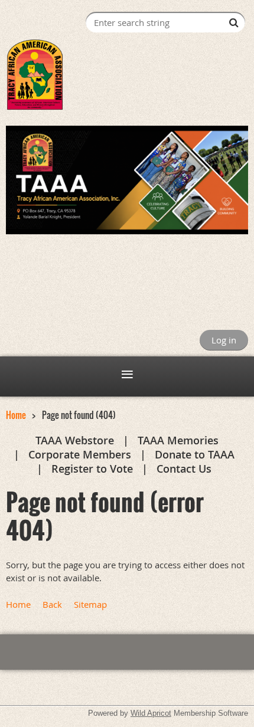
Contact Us (184, 468)
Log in (223, 340)
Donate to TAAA (195, 454)
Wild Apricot (151, 713)
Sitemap (90, 604)
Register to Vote (92, 468)
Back (52, 604)
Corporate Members (79, 454)
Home (16, 414)
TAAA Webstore (74, 440)
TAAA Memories (178, 440)
